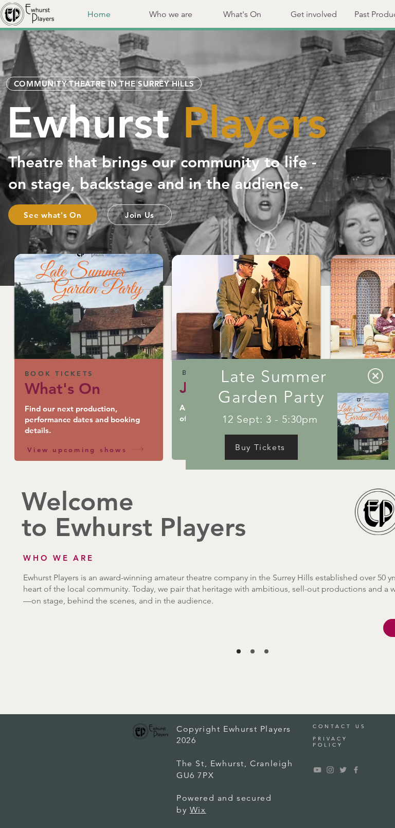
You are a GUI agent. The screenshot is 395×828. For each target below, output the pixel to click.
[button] (375, 376)
